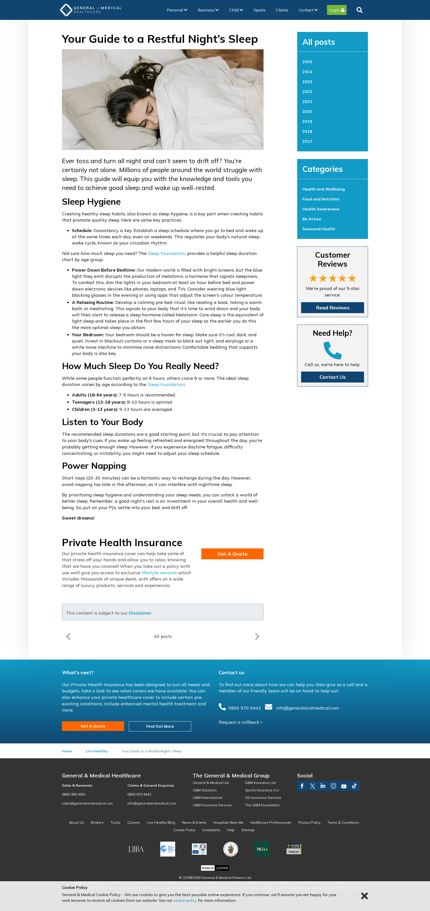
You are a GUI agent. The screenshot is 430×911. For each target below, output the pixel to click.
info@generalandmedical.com (307, 708)
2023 (307, 81)
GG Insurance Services (263, 797)
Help (230, 830)
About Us (76, 822)
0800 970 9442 (244, 708)
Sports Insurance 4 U (262, 790)
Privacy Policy (309, 822)
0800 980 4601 (74, 794)
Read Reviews (332, 307)
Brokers (97, 822)
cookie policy (185, 900)
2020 (307, 111)
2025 (307, 61)
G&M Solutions (205, 790)
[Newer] (257, 636)
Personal (175, 9)
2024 (307, 71)
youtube (344, 786)
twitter (313, 786)
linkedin (323, 786)
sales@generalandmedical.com (87, 803)
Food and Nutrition (320, 198)
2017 (307, 141)
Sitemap (248, 830)
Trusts (115, 822)
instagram (333, 786)
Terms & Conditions (343, 822)
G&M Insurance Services (212, 805)
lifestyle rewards (159, 572)
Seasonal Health (318, 228)
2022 (307, 91)
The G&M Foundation (262, 805)
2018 (307, 131)
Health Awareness (320, 208)
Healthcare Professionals (270, 822)
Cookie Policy (184, 830)
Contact (306, 9)
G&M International (207, 797)
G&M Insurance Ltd (260, 782)
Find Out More (160, 726)
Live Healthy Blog (161, 822)
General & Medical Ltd (211, 782)
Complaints (211, 830)
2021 (307, 101)
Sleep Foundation (166, 253)
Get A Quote (232, 554)
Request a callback (239, 722)
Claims (282, 9)
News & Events (194, 822)
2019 (307, 121)
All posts (318, 42)
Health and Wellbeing (323, 189)
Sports (260, 9)
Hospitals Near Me (228, 822)
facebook (302, 786)
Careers (133, 822)
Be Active (311, 218)
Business (206, 9)
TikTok (354, 786)
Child (234, 9)
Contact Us (333, 377)
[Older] (68, 636)
